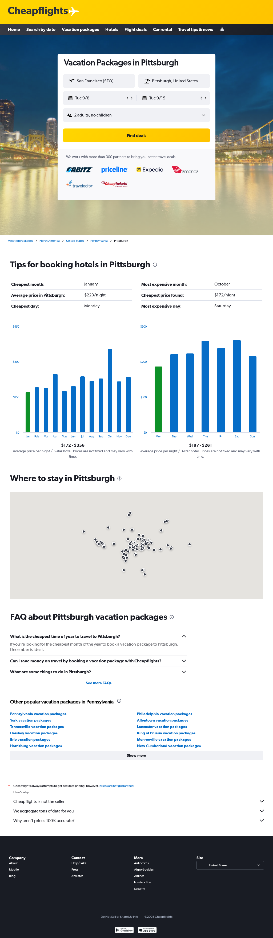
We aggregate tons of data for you (43, 811)
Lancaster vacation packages (162, 726)
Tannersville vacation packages (37, 726)
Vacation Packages (20, 241)
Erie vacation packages (30, 739)
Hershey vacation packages (34, 733)
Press (74, 869)
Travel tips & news (195, 29)
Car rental (162, 29)
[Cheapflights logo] (38, 11)
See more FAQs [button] (98, 683)
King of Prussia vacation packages (166, 733)
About (13, 863)
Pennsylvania (99, 241)
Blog (12, 876)
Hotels (111, 29)
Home (14, 29)
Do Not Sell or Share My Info (119, 917)
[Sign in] (222, 29)
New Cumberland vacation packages (169, 746)
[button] (71, 81)
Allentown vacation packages (162, 720)
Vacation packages (80, 29)
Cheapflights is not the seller (39, 801)
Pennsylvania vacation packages (38, 714)
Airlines (139, 876)
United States (75, 241)
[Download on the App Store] (147, 930)
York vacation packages (30, 720)
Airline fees (141, 863)
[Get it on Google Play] (124, 930)
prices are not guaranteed (116, 786)
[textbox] (99, 81)
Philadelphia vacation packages (164, 714)
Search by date (40, 29)
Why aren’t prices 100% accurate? (44, 820)
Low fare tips (142, 882)
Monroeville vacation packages (164, 739)
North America (49, 241)
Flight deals (136, 29)
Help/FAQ (78, 863)
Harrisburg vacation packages (36, 746)
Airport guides (144, 869)
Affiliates (77, 876)
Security (139, 889)
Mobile (14, 869)
